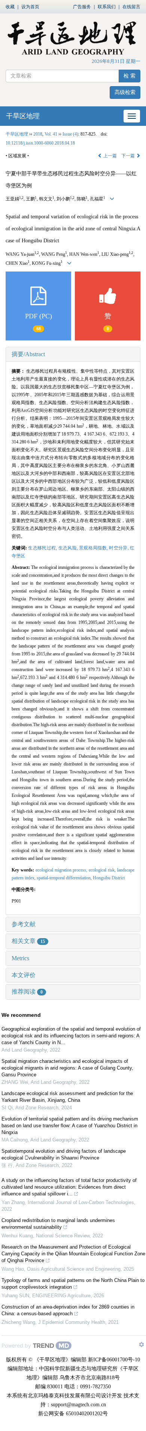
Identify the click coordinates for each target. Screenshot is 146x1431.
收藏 (10, 6)
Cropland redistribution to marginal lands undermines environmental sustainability (58, 1224)
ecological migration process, (62, 870)
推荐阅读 (27, 991)
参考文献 (24, 924)
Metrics (20, 958)
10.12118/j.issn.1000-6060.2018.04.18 (40, 143)
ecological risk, (103, 870)
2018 (37, 134)
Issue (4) (70, 134)
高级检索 (125, 92)
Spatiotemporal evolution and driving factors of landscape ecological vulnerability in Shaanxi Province (63, 1154)
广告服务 (82, 6)
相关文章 (28, 941)
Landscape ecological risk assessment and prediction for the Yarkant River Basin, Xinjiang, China (67, 1097)
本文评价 (24, 975)
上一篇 (109, 155)
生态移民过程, (43, 548)
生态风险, (68, 548)
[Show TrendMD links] (142, 1344)
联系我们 (107, 6)
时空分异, (119, 548)
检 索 (130, 76)
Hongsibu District (109, 877)
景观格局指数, (94, 548)
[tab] (73, 354)
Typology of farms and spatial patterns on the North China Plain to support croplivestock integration (73, 1283)
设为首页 (30, 6)
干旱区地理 (23, 116)
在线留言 (131, 6)
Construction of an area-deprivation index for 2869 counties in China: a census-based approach (67, 1310)
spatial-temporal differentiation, (65, 877)
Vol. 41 (51, 134)
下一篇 (128, 155)
